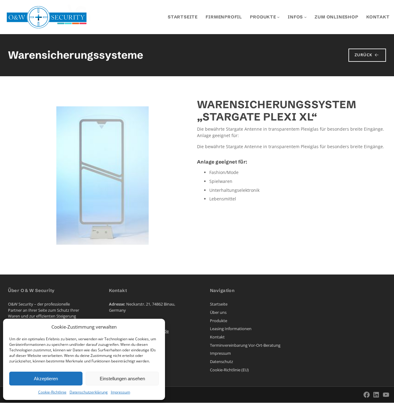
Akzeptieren (46, 378)
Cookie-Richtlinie (52, 392)
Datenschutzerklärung (89, 392)
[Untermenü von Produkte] (278, 17)
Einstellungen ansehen (122, 378)
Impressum (120, 392)
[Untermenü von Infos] (305, 17)
